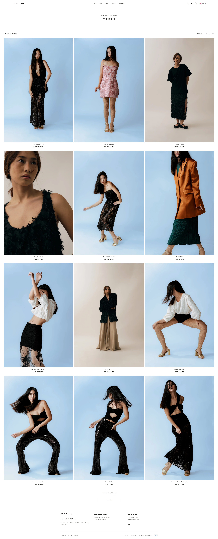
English (62, 535)
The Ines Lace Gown (38, 144)
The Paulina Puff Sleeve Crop (38, 369)
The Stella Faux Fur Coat (109, 369)
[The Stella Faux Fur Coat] (109, 315)
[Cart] (196, 3)
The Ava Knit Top (109, 481)
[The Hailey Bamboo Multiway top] (179, 428)
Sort (12, 33)
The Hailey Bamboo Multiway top (179, 481)
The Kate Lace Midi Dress (109, 256)
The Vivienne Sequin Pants (38, 481)
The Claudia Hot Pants (179, 369)
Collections (104, 15)
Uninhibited (113, 15)
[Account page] (192, 3)
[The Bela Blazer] (179, 203)
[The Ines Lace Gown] (38, 90)
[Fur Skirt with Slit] (179, 90)
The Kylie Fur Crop (38, 256)
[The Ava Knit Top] (109, 428)
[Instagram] (129, 524)
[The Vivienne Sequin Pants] (38, 428)
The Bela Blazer (179, 256)
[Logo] (18, 3)
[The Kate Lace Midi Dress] (109, 203)
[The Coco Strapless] (109, 90)
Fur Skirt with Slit (179, 144)
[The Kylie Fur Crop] (38, 203)
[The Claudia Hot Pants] (179, 315)
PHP (69, 535)
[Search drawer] (187, 3)
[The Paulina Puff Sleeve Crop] (38, 315)
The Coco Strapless (109, 144)
